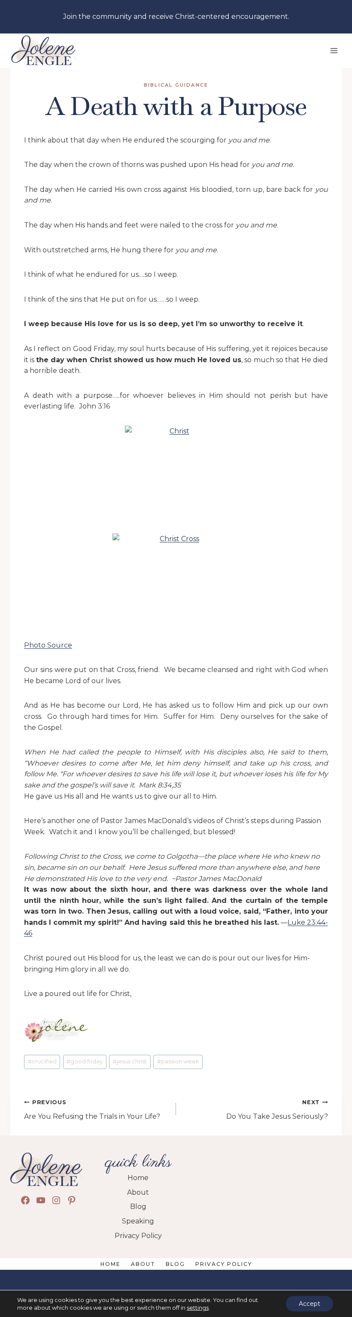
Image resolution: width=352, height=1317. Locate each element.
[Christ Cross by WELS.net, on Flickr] (176, 581)
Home (110, 1264)
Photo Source (48, 645)
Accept (309, 1304)
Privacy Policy (223, 1264)
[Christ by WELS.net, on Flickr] (176, 473)
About (143, 1264)
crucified (42, 1061)
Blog (175, 1264)
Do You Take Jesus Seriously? (277, 1109)
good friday (85, 1061)
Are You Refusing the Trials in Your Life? (92, 1109)
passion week (178, 1061)
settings (198, 1307)
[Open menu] (334, 50)
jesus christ (130, 1061)
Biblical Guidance (176, 85)
